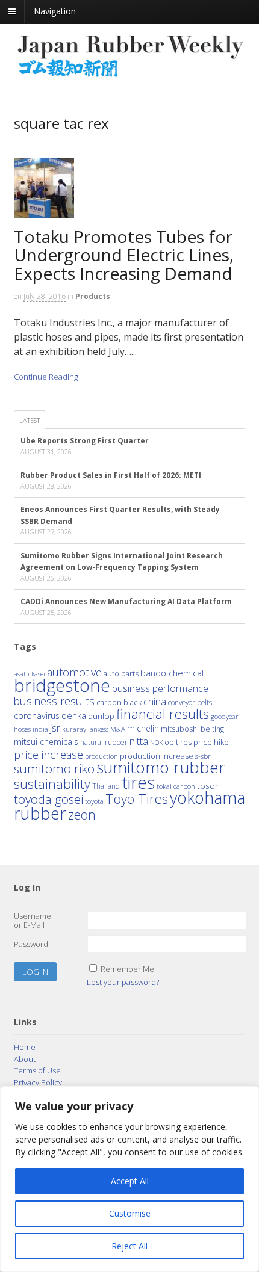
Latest (29, 420)
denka (73, 715)
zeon (82, 814)
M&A (117, 728)
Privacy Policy (38, 1082)
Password (31, 944)
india (40, 728)
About (25, 1059)
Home (25, 1047)
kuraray (74, 728)
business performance (160, 688)
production (101, 756)
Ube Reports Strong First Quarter (84, 441)
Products (92, 296)
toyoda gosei (48, 799)
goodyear (225, 716)
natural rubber (104, 742)
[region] (129, 1179)
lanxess (98, 729)
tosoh (208, 785)
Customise (130, 1213)
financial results (162, 714)
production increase (156, 755)
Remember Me (127, 968)
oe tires (178, 742)
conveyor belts (190, 702)
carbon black (119, 702)
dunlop (101, 715)
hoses (22, 728)
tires (138, 782)
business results (54, 701)
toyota (94, 801)
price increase (48, 754)
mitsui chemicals (46, 741)
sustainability (52, 783)
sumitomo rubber (160, 767)
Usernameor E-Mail (32, 920)
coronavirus (37, 715)
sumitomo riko (54, 768)
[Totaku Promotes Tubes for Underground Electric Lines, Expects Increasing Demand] (48, 221)
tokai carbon (176, 786)
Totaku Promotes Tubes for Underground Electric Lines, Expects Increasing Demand (124, 255)
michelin (143, 728)
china (154, 701)
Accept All (130, 1181)
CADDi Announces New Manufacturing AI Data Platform (126, 601)
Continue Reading (46, 376)
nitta (139, 741)
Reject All (129, 1246)
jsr (55, 728)
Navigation (55, 11)
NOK (156, 742)
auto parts (121, 673)
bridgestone (62, 685)
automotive (74, 672)
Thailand (106, 786)
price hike (211, 741)
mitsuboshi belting (192, 729)
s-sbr (203, 756)
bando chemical (172, 673)
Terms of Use (37, 1070)
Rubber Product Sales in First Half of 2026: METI (110, 475)
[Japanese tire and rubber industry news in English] (130, 74)
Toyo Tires (136, 798)
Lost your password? (123, 982)
